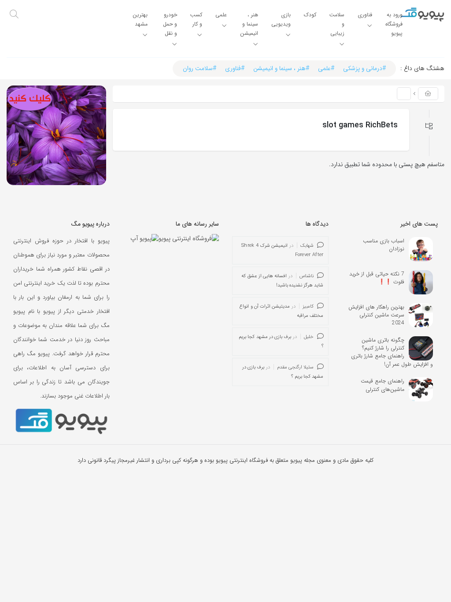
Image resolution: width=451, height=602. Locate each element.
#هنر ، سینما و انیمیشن (281, 68)
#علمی (326, 68)
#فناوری (234, 68)
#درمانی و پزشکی (364, 68)
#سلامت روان (199, 68)
